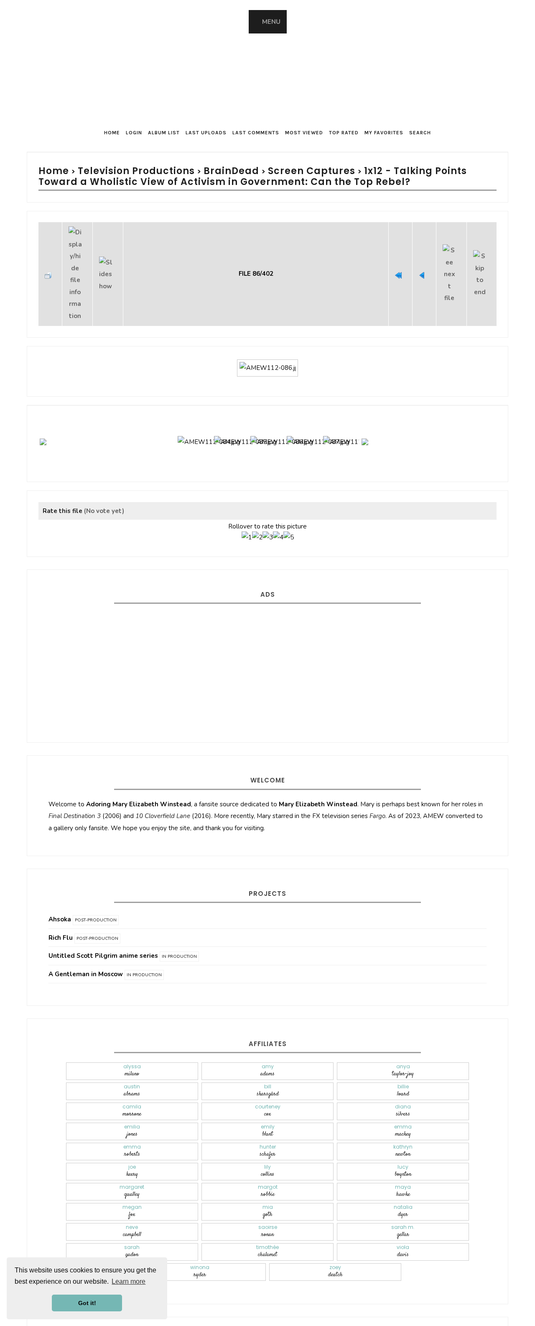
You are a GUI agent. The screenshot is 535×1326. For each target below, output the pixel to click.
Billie (403, 1067)
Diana (403, 1087)
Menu (271, 22)
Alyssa (132, 1047)
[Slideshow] (108, 262)
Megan (132, 1187)
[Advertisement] (267, 641)
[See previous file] (424, 262)
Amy (267, 1047)
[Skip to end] (481, 262)
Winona (199, 1248)
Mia (267, 1187)
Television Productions (120, 171)
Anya (403, 1047)
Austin (132, 1067)
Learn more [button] (128, 1281)
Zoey (335, 1248)
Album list (164, 133)
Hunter (268, 1127)
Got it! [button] (87, 1303)
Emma (403, 1107)
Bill (268, 1067)
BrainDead (200, 171)
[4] (278, 515)
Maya (403, 1167)
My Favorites (383, 133)
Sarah (132, 1228)
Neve (132, 1208)
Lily (267, 1147)
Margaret (132, 1167)
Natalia (403, 1187)
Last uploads (206, 133)
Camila (131, 1087)
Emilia (132, 1107)
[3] (267, 515)
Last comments (255, 133)
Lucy (403, 1147)
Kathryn (403, 1127)
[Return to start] (400, 262)
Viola (403, 1228)
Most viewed (304, 133)
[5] (288, 515)
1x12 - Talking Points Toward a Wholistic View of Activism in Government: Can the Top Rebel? (259, 176)
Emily (268, 1107)
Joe (132, 1147)
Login (134, 133)
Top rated (344, 133)
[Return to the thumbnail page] (50, 262)
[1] (247, 515)
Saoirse (267, 1208)
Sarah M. (403, 1208)
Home (112, 133)
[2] (257, 515)
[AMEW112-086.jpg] (267, 343)
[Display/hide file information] (77, 261)
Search (420, 133)
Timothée (267, 1228)
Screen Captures (266, 171)
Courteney (267, 1087)
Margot (268, 1167)
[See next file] (451, 262)
